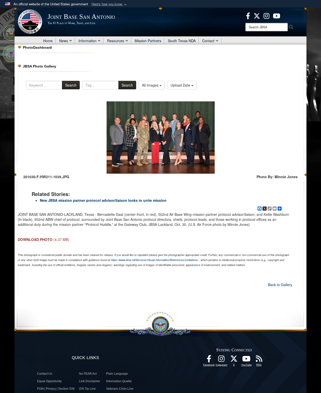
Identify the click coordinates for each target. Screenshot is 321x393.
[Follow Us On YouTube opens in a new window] (246, 360)
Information (87, 40)
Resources (115, 40)
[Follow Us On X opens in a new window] (234, 360)
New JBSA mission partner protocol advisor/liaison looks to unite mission (103, 200)
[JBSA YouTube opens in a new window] (276, 15)
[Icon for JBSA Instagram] (221, 360)
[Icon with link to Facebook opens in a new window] (248, 15)
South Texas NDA (182, 40)
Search (70, 85)
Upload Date (181, 85)
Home (48, 40)
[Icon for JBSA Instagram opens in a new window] (266, 15)
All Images (150, 85)
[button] (110, 4)
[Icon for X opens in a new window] (257, 15)
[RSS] (259, 360)
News (63, 40)
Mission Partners (148, 40)
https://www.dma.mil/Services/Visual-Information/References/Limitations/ (154, 260)
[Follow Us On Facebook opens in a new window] (209, 360)
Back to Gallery (280, 284)
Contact (208, 40)
